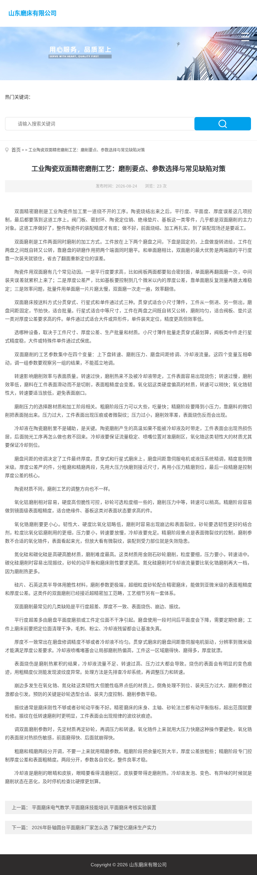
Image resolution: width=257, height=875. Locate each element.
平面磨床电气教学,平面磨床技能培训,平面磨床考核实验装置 (94, 807)
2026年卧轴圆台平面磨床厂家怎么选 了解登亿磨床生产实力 (94, 827)
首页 (16, 149)
